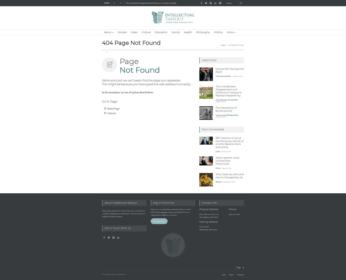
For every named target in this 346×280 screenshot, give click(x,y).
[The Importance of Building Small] (206, 113)
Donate (122, 32)
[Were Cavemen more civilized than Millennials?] (206, 160)
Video (134, 32)
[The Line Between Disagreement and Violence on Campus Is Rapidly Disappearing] (206, 92)
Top (238, 267)
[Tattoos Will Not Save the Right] (206, 74)
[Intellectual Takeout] (173, 19)
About (108, 32)
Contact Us (240, 275)
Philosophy (203, 32)
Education (161, 32)
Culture (146, 32)
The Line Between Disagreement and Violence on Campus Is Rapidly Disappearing (151, 3)
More (230, 32)
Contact (111, 113)
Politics (218, 32)
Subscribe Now (159, 221)
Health (188, 32)
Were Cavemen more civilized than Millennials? (227, 161)
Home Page (113, 108)
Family (176, 32)
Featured (223, 76)
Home (223, 45)
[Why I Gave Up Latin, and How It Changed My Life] (206, 180)
